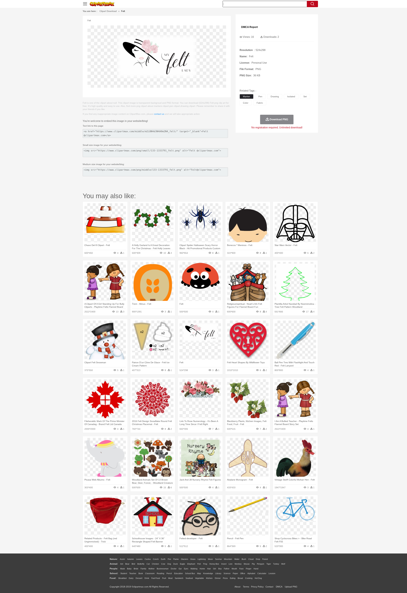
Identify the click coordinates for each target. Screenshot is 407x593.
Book (140, 573)
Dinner (218, 578)
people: (114, 568)
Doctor (173, 569)
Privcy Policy (257, 586)
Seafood (189, 578)
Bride (136, 569)
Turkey (276, 564)
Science (227, 573)
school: (114, 573)
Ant (121, 564)
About (237, 586)
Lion (230, 564)
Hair (209, 569)
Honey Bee (214, 564)
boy (220, 569)
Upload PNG (291, 586)
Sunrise (218, 559)
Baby (129, 569)
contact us (159, 114)
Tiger (268, 564)
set (305, 96)
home (202, 569)
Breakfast (122, 578)
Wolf (283, 564)
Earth (163, 559)
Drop (258, 559)
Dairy (131, 578)
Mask (122, 569)
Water (236, 559)
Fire (169, 559)
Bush (244, 559)
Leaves (139, 559)
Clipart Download (108, 11)
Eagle (182, 564)
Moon (210, 559)
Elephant (191, 564)
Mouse (247, 564)
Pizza (225, 578)
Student (123, 573)
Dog (169, 564)
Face (241, 569)
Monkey (238, 564)
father (226, 569)
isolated (291, 96)
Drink (147, 578)
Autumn (130, 559)
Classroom (150, 573)
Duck (175, 564)
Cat (148, 564)
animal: (114, 564)
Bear (127, 564)
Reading (160, 573)
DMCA (279, 586)
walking (193, 569)
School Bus (190, 573)
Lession (272, 573)
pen (260, 96)
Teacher (132, 573)
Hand (256, 569)
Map (199, 573)
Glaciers (184, 559)
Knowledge (208, 573)
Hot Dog (258, 578)
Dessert (139, 578)
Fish (199, 564)
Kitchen (209, 578)
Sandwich (179, 578)
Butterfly (140, 564)
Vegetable (199, 578)
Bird (133, 564)
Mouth (234, 569)
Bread (240, 578)
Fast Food (155, 578)
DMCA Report (249, 27)
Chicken (155, 564)
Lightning (202, 559)
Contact (269, 586)
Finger (248, 569)
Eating (232, 578)
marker (246, 96)
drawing (275, 96)
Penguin (260, 564)
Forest (265, 559)
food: (113, 578)
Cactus (148, 559)
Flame (176, 559)
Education (178, 573)
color (245, 103)
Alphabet (251, 573)
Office (242, 573)
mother (151, 569)
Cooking (248, 578)
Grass (192, 559)
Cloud (251, 559)
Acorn (122, 559)
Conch (156, 559)
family (143, 569)
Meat (170, 578)
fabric (260, 103)
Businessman (163, 569)
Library (218, 573)
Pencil (169, 573)
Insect (223, 564)
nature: (114, 559)
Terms (246, 586)
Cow (163, 564)
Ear (180, 569)
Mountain (228, 559)
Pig (253, 564)
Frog (205, 564)
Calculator (261, 573)
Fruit (164, 578)
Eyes (186, 569)
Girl (214, 569)
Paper (235, 573)
